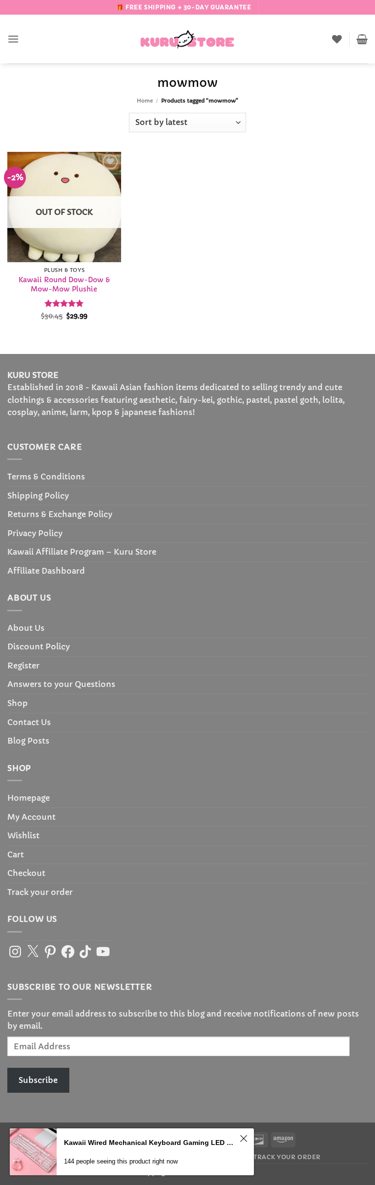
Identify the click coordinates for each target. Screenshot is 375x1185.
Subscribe (38, 1080)
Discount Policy (38, 646)
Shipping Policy (38, 495)
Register (23, 665)
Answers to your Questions (61, 684)
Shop (17, 703)
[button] (13, 39)
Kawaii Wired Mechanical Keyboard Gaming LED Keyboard (150, 1142)
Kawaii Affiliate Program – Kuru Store (81, 552)
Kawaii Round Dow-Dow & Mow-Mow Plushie (64, 284)
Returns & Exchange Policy (59, 514)
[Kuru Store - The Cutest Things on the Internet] (187, 39)
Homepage (28, 798)
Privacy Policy (34, 533)
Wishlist (23, 835)
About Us (25, 628)
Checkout (26, 873)
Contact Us (29, 722)
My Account (31, 817)
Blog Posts (28, 741)
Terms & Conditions (46, 476)
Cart (15, 854)
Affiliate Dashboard (46, 571)
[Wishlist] (337, 39)
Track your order (40, 892)
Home (145, 100)
